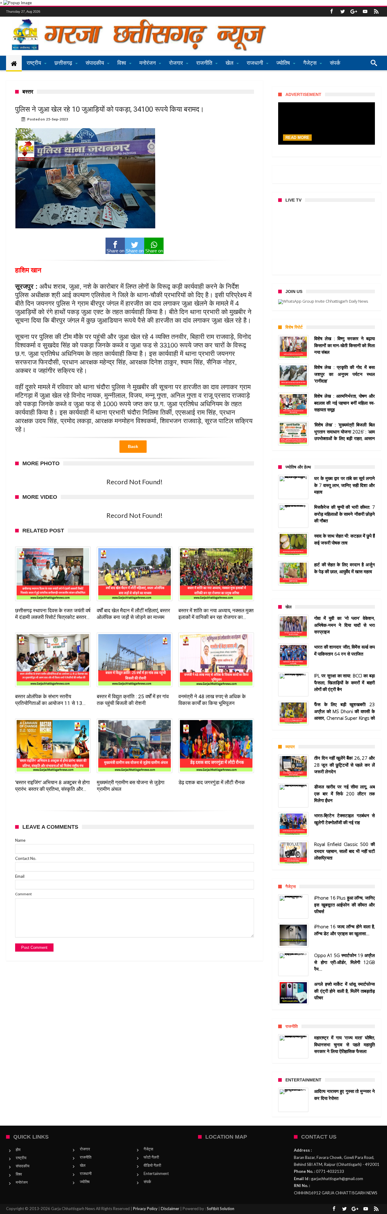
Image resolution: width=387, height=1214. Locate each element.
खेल (83, 1165)
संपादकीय (22, 1165)
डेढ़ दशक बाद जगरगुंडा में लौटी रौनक (211, 782)
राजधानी (86, 1173)
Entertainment (156, 1173)
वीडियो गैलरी (152, 1165)
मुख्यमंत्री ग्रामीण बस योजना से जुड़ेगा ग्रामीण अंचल (130, 785)
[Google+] (354, 12)
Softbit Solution (220, 1208)
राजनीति (85, 1157)
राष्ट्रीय (21, 1157)
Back (133, 446)
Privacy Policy (145, 1208)
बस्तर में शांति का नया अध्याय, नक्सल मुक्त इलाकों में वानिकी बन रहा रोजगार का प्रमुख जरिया (216, 613)
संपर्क (147, 1181)
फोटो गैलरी (151, 1157)
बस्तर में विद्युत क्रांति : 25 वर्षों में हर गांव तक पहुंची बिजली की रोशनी (133, 699)
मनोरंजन (22, 1182)
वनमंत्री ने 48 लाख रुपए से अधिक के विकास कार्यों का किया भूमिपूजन (212, 699)
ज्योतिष (84, 1181)
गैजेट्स (148, 1149)
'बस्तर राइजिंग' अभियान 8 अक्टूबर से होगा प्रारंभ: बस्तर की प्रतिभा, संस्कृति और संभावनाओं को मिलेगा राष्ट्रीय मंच (52, 785)
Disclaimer (170, 1208)
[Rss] (376, 12)
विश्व (19, 1174)
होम (18, 1149)
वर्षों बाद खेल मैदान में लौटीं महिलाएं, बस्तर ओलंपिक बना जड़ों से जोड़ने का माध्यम (133, 613)
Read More (297, 137)
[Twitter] (342, 12)
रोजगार (85, 1149)
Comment (23, 894)
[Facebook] (331, 12)
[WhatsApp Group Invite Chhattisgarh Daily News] (326, 301)
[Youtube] (365, 12)
